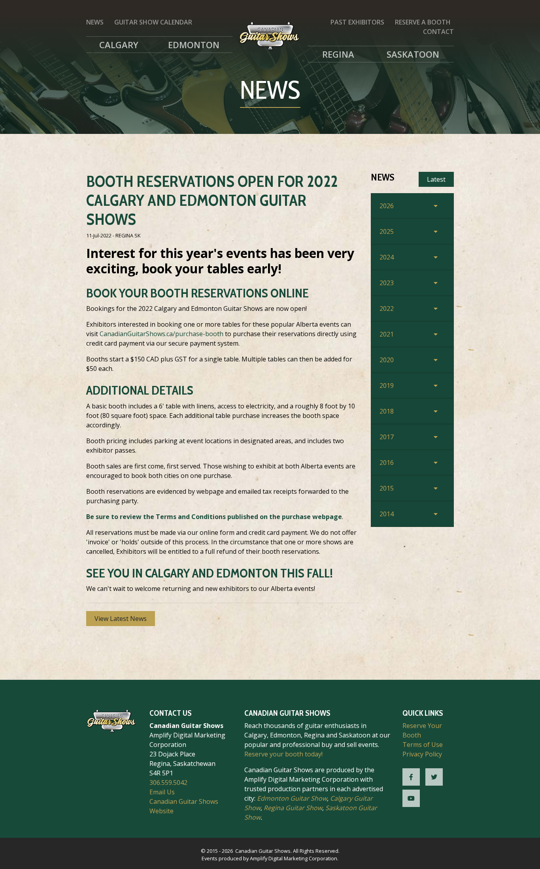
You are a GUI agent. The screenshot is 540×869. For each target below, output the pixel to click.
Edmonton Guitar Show (292, 798)
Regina (338, 54)
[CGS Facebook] (411, 777)
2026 (387, 205)
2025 (387, 231)
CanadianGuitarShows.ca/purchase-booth (161, 333)
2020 (387, 360)
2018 (387, 411)
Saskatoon (413, 54)
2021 (387, 334)
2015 (387, 488)
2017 (387, 437)
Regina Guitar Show (293, 807)
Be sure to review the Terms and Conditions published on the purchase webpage (214, 516)
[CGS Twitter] (434, 777)
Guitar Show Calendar (153, 22)
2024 (387, 257)
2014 (387, 514)
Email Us (162, 792)
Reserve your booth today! (283, 754)
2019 (387, 385)
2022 (387, 308)
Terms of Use (422, 744)
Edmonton (193, 45)
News (95, 22)
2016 (387, 462)
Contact (438, 31)
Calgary (118, 45)
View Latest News (120, 618)
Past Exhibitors (357, 22)
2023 (387, 282)
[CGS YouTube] (411, 798)
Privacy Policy (422, 754)
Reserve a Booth (423, 22)
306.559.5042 (168, 782)
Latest (436, 179)
